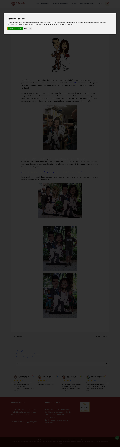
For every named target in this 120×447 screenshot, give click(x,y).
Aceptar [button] (11, 28)
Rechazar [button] (18, 28)
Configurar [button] (27, 28)
